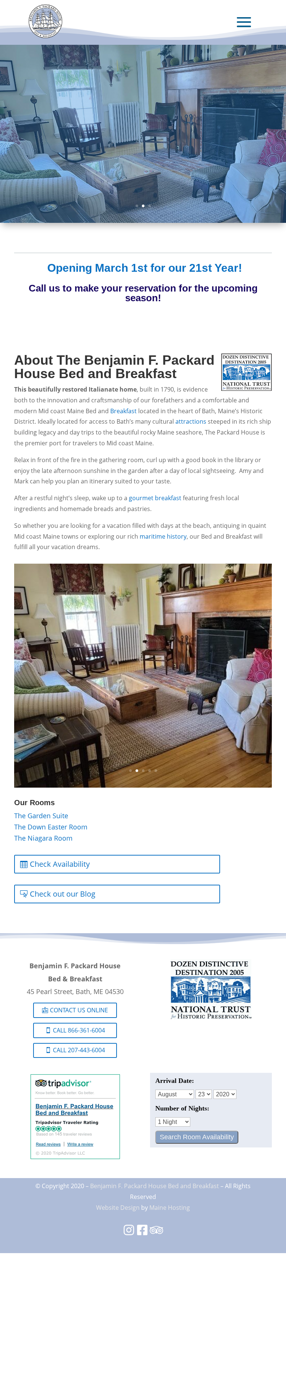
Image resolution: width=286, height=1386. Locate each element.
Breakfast (123, 411)
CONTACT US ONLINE (79, 1010)
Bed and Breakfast (193, 1186)
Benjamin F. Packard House (128, 1186)
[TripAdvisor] (156, 1232)
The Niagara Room (43, 838)
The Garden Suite (41, 815)
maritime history (163, 536)
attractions (190, 422)
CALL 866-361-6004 (79, 1030)
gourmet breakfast (155, 498)
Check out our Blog (62, 894)
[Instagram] (129, 1232)
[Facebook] (142, 1232)
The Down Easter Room (51, 826)
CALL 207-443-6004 (79, 1050)
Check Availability (60, 864)
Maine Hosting (169, 1207)
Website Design (118, 1207)
